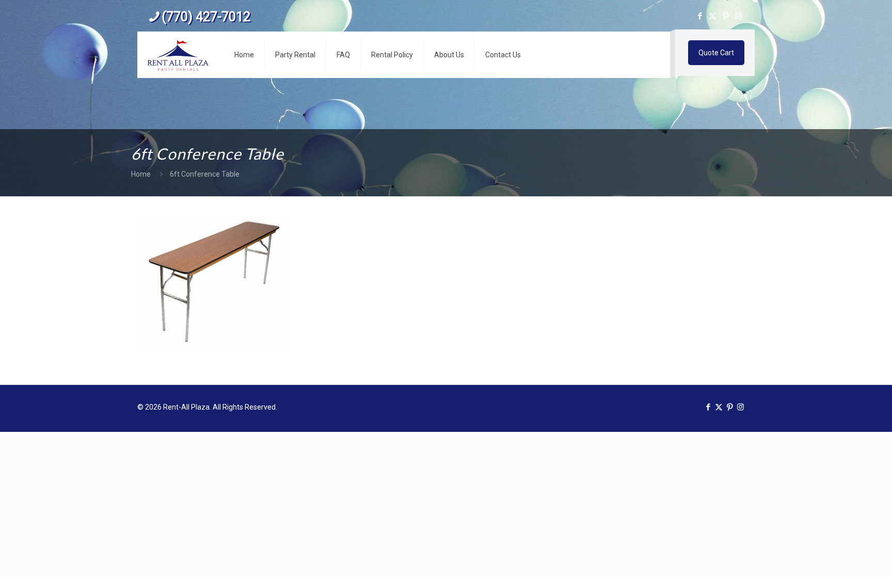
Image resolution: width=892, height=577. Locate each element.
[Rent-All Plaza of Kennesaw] (178, 55)
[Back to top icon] (842, 556)
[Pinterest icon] (725, 16)
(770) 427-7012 (206, 16)
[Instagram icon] (738, 16)
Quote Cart (716, 53)
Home (141, 174)
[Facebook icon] (700, 16)
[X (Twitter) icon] (712, 16)
